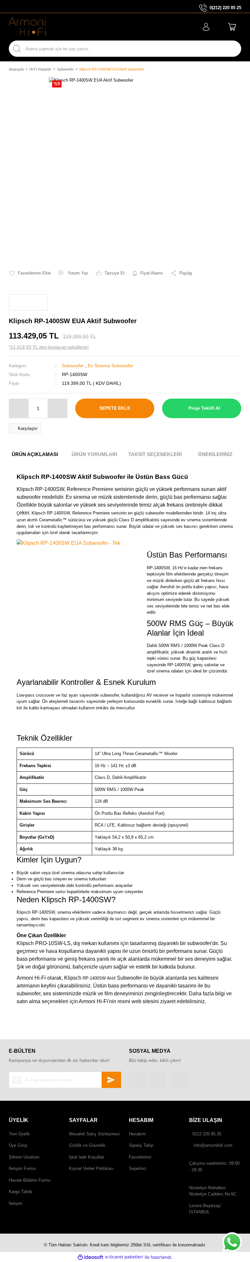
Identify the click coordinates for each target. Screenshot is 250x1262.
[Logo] (27, 27)
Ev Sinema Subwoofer (110, 365)
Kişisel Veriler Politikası (91, 1168)
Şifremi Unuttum (24, 1157)
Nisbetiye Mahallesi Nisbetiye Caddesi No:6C (212, 1191)
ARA (230, 48)
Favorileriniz (140, 1157)
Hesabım (137, 1133)
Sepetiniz (137, 1168)
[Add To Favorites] (30, 273)
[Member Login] (206, 27)
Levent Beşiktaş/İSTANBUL (205, 1209)
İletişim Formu (22, 1168)
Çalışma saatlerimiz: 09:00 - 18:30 (214, 1166)
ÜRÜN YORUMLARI (94, 454)
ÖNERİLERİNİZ (215, 454)
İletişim (15, 1203)
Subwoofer (73, 365)
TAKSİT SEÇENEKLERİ (155, 454)
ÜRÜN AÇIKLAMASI (35, 454)
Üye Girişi (18, 1145)
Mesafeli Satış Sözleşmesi (94, 1133)
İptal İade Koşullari (86, 1157)
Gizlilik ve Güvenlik (87, 1145)
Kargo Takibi (20, 1191)
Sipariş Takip (141, 1145)
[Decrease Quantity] (19, 408)
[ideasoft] (90, 1257)
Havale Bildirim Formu (29, 1180)
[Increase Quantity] (57, 408)
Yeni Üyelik (19, 1133)
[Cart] (232, 27)
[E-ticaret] (124, 1257)
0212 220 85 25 (206, 1133)
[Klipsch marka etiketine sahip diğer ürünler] (28, 302)
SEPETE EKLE (114, 408)
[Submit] (111, 1080)
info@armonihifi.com (213, 1145)
